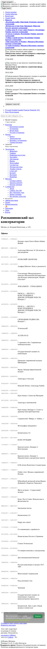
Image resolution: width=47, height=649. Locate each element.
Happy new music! (24, 522)
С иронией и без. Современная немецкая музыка (29, 343)
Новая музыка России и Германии (30, 536)
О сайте (16, 643)
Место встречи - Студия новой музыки (29, 491)
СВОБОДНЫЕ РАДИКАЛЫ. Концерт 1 (28, 320)
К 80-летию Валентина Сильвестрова (32, 465)
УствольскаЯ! (23, 328)
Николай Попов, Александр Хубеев (31, 386)
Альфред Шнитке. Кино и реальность (32, 266)
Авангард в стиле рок (26, 379)
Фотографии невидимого (27, 426)
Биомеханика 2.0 (24, 515)
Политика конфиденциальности (13, 647)
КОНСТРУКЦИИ (24, 440)
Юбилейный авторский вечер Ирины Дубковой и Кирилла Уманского (32, 482)
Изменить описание (8, 625)
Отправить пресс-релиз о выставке (14, 623)
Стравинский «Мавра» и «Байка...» (31, 419)
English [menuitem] (14, 110)
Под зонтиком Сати (25, 581)
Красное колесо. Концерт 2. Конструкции (28, 448)
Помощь (4, 643)
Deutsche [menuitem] (33, 110)
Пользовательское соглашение (34, 645)
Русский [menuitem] (8, 110)
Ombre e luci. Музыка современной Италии (31, 473)
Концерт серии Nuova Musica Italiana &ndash (31, 242)
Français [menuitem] (26, 110)
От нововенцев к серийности (29, 529)
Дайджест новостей (12, 104)
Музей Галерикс (11, 121)
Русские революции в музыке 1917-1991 (31, 566)
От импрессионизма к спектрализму (31, 551)
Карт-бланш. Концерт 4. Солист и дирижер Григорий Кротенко (30, 411)
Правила (19, 645)
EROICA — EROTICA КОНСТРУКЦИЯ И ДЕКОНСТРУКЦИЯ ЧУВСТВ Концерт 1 (29, 309)
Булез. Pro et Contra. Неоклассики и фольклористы (31, 500)
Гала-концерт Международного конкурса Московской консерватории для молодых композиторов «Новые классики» (32, 276)
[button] (11, 12)
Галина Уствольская (25, 543)
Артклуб (11, 145)
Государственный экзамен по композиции (28, 352)
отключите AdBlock (8, 635)
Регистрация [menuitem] (14, 112)
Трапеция (21, 588)
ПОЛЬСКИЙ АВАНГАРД (27, 259)
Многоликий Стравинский (28, 574)
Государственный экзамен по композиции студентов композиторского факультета (28, 597)
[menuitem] (38, 110)
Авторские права (31, 647)
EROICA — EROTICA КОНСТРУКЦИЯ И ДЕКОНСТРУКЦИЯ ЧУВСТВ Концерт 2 (29, 296)
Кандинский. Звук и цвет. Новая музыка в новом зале (30, 607)
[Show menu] (15, 2)
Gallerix (10, 637)
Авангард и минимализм (27, 402)
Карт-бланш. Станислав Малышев (30, 395)
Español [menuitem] (20, 110)
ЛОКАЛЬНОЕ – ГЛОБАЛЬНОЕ (30, 286)
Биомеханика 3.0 (24, 433)
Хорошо (38, 616)
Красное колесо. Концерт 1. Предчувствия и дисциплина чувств (31, 457)
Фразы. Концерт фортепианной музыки (29, 371)
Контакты (22, 643)
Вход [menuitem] (7, 112)
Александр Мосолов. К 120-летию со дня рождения (31, 251)
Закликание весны (24, 508)
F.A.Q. (10, 643)
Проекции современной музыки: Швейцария (30, 361)
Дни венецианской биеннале (28, 558)
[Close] (22, 116)
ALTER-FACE (23, 335)
